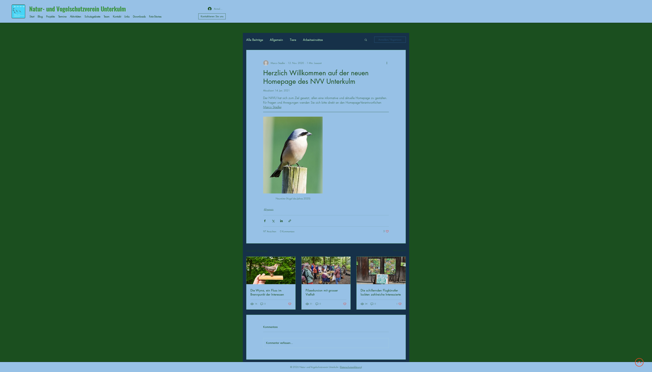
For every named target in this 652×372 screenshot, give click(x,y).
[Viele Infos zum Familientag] (381, 270)
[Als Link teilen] (289, 220)
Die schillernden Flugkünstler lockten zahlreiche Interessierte (381, 292)
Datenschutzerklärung (350, 367)
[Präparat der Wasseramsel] (270, 270)
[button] (365, 39)
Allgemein (276, 40)
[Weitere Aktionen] (387, 63)
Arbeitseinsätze (313, 40)
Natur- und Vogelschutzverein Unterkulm (77, 8)
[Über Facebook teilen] (264, 220)
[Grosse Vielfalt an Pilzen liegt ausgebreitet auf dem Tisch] (326, 270)
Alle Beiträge (254, 40)
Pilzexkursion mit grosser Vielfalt (322, 292)
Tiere (293, 40)
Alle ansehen (399, 250)
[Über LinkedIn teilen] (281, 220)
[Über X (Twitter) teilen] (273, 220)
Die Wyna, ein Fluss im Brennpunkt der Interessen (267, 292)
